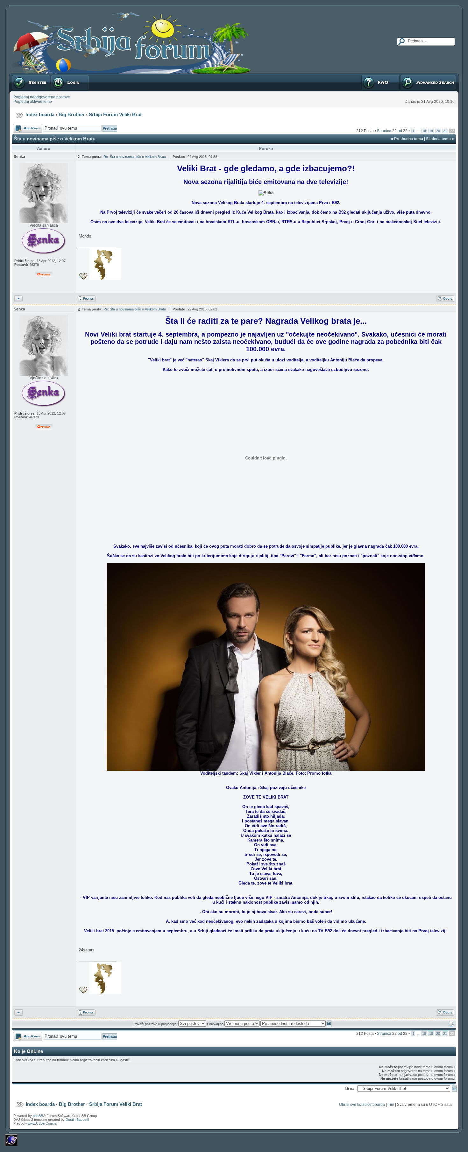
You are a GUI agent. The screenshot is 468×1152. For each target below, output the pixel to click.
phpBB (38, 1116)
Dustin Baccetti (77, 1119)
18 (424, 131)
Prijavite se (60, 76)
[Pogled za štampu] (451, 1025)
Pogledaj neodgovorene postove (41, 97)
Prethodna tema (408, 139)
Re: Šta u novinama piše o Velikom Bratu (135, 157)
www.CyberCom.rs (42, 1123)
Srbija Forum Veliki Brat (115, 114)
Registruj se (22, 76)
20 (438, 131)
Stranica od (392, 131)
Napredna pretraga (416, 76)
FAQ (364, 76)
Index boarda (39, 114)
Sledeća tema (438, 139)
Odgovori (21, 126)
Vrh (17, 297)
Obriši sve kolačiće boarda (362, 1104)
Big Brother (72, 114)
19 (431, 131)
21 (445, 131)
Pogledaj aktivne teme (32, 101)
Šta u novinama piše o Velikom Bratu (56, 138)
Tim (391, 1104)
